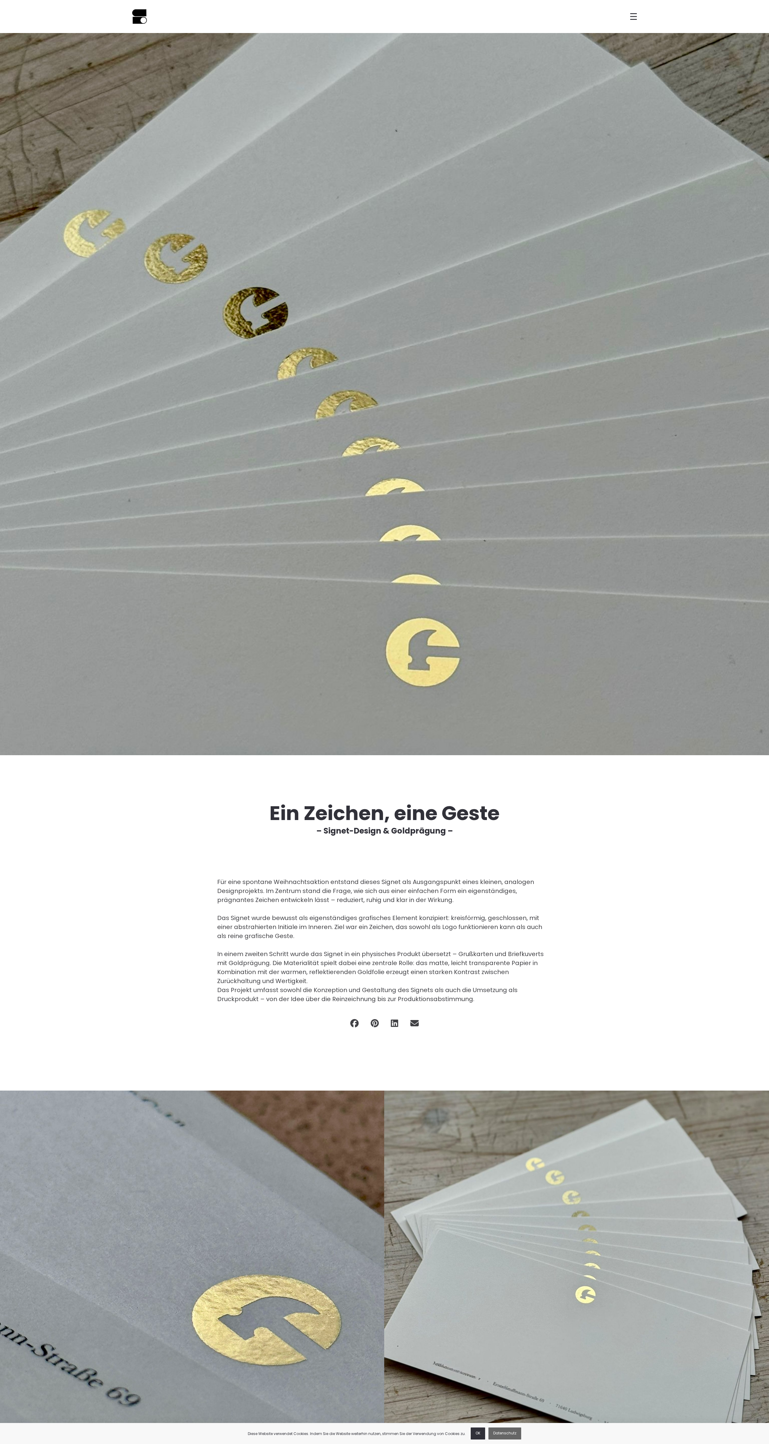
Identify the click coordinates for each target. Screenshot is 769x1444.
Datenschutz (504, 1433)
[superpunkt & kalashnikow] (139, 16)
